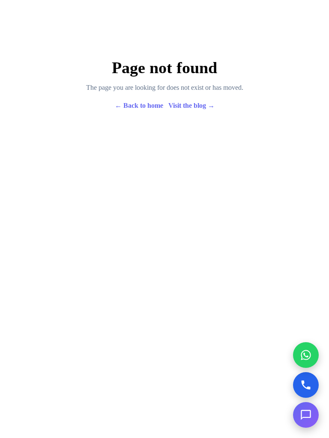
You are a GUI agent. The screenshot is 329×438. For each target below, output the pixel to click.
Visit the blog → (191, 105)
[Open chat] (306, 415)
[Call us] (306, 385)
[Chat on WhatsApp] (306, 355)
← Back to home (139, 105)
